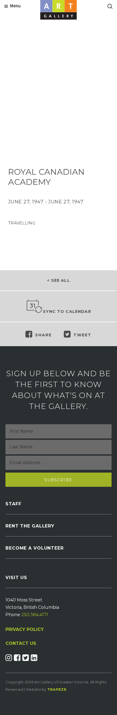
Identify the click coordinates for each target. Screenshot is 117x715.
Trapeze (56, 689)
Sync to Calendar (67, 311)
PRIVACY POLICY (24, 629)
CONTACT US (20, 643)
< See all (58, 280)
